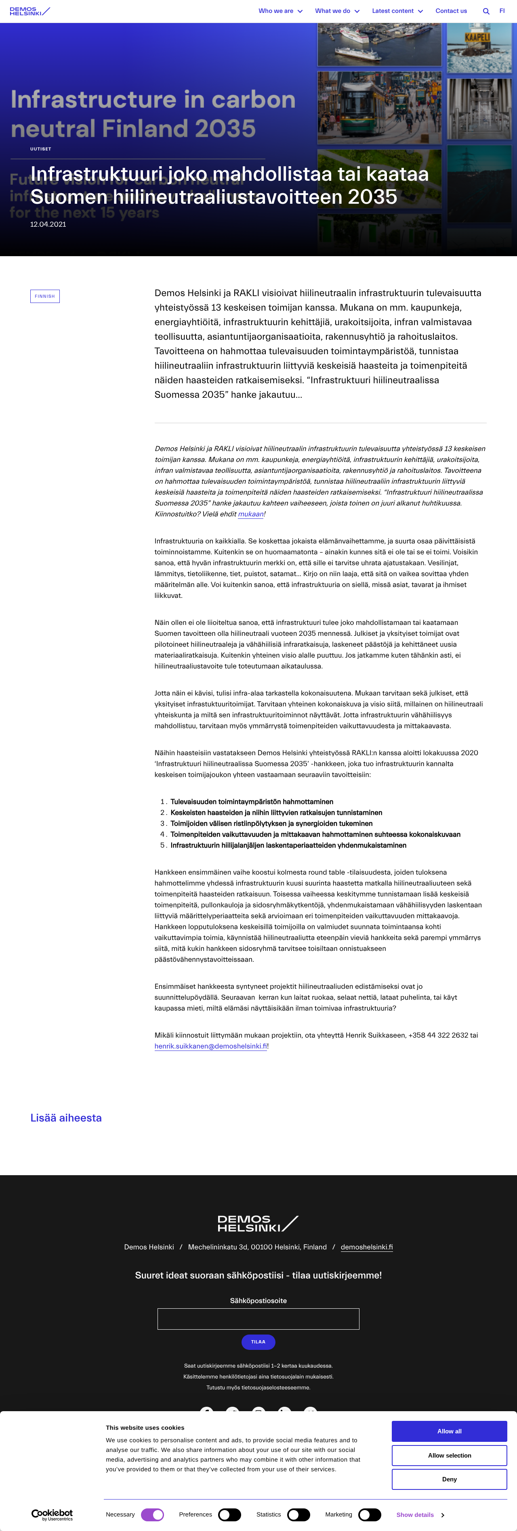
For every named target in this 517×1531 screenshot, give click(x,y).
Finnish (45, 296)
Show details (415, 1515)
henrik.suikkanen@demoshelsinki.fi (211, 1046)
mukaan (250, 514)
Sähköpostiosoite (258, 1301)
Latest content (393, 11)
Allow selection (449, 1455)
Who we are (275, 11)
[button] (300, 11)
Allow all (449, 1431)
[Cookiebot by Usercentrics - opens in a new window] (52, 1515)
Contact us (451, 11)
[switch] (229, 1514)
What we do (332, 11)
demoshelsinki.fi (367, 1247)
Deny (449, 1479)
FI (502, 11)
